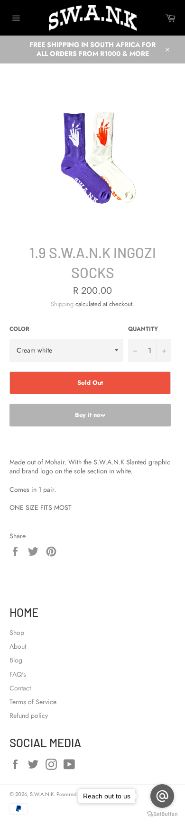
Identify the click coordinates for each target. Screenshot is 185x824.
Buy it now (90, 414)
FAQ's (17, 674)
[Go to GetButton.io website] (162, 814)
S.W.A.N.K (42, 794)
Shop (16, 632)
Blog (15, 660)
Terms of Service (32, 701)
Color (19, 329)
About (17, 646)
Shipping (62, 303)
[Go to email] (162, 796)
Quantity (143, 329)
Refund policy (28, 715)
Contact (20, 688)
